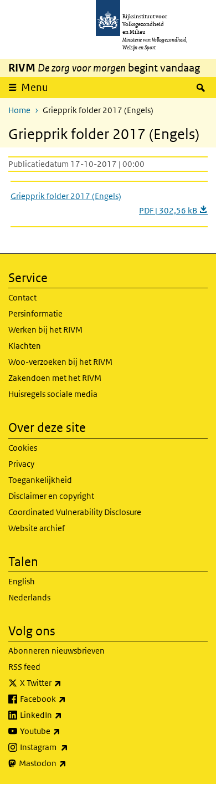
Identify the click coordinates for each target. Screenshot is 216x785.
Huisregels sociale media (52, 394)
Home (19, 110)
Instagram (68, 746)
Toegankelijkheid (40, 480)
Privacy (21, 463)
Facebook (67, 698)
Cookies (22, 447)
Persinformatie (35, 313)
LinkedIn (65, 714)
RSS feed (24, 666)
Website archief (36, 528)
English (21, 581)
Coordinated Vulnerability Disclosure (74, 512)
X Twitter (65, 682)
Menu (34, 87)
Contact (22, 297)
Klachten (24, 345)
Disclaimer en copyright (51, 496)
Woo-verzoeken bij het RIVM (60, 361)
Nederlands (29, 597)
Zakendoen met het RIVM (54, 378)
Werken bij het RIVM (45, 329)
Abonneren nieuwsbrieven (56, 650)
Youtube (64, 730)
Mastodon (67, 762)
